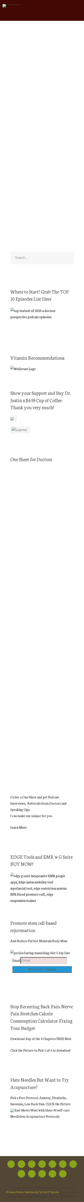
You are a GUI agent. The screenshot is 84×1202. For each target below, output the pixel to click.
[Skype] (52, 1174)
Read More (18, 169)
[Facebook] (11, 1164)
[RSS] (63, 1164)
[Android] (21, 1174)
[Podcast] (73, 1164)
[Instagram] (32, 1164)
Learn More (18, 827)
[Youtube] (52, 1164)
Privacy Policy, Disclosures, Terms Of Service (32, 1192)
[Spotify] (42, 1164)
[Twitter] (21, 1164)
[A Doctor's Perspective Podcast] (11, 6)
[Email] (63, 1174)
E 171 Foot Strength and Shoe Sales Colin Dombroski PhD (41, 90)
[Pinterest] (32, 1174)
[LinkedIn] (42, 1174)
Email (16, 960)
